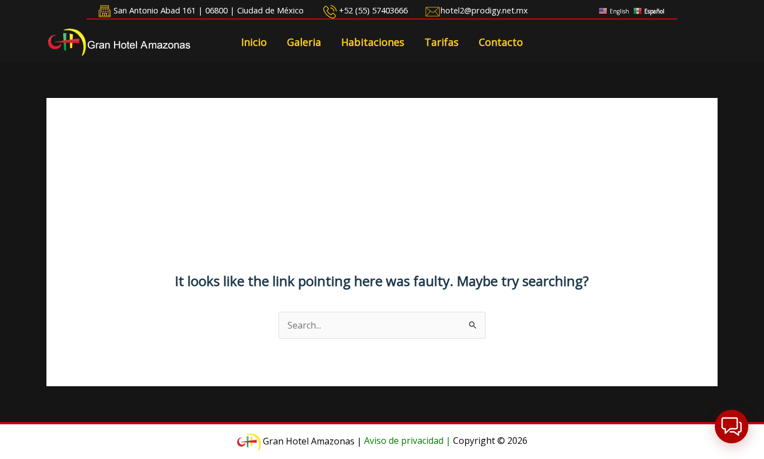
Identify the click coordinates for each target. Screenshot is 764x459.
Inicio (254, 42)
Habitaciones (372, 42)
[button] (731, 426)
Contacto (501, 42)
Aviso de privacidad (404, 441)
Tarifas (442, 42)
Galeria (304, 42)
